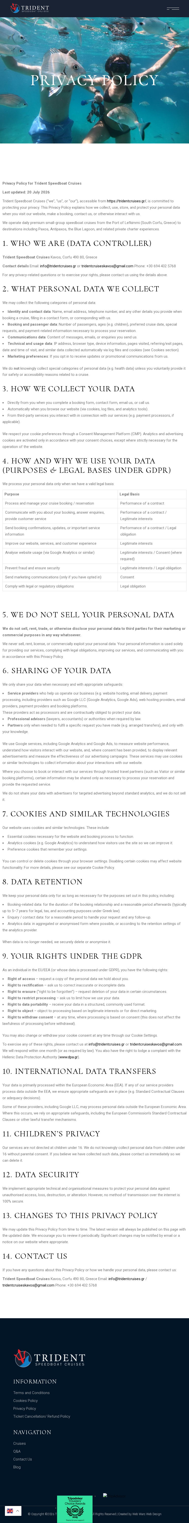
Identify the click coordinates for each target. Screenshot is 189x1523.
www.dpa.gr (68, 1057)
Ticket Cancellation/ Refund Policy (41, 1416)
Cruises (19, 1443)
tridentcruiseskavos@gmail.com (107, 266)
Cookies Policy (25, 1400)
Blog (17, 1467)
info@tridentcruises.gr (58, 266)
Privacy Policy (24, 1408)
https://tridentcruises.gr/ (126, 201)
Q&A (16, 1451)
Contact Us (22, 1459)
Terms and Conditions (31, 1393)
